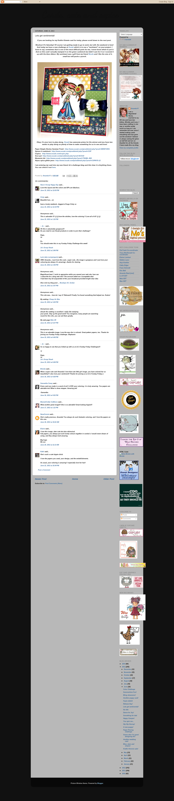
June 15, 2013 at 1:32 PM (49, 219)
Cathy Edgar (124, 265)
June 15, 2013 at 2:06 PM (49, 250)
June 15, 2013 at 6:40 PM (49, 337)
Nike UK (53, 320)
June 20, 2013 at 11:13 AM (49, 445)
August (126, 681)
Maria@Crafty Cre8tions (49, 402)
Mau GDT (123, 281)
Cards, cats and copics (79, 14)
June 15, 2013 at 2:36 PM (49, 265)
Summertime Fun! (129, 692)
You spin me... (128, 721)
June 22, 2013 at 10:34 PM (49, 465)
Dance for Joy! (128, 712)
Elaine (42, 429)
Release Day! (128, 704)
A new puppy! (128, 727)
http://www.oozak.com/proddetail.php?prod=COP (71, 151)
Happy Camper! (128, 718)
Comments (126, 519)
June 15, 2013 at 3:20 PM (49, 302)
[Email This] (68, 176)
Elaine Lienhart (125, 257)
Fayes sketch (128, 701)
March (126, 758)
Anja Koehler (124, 262)
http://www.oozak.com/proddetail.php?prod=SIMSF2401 (87, 149)
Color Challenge (129, 689)
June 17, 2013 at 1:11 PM (49, 407)
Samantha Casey (46, 383)
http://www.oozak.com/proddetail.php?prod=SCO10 (63, 156)
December (128, 669)
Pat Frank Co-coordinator (129, 250)
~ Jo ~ (42, 226)
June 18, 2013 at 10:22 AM (49, 422)
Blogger (100, 783)
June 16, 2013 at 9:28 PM (49, 377)
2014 (124, 664)
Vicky (42, 197)
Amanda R (134, 108)
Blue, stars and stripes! (128, 745)
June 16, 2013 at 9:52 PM (49, 395)
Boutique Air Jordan (67, 283)
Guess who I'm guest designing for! (131, 735)
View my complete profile (129, 148)
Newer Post (41, 479)
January (127, 764)
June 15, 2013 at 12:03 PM (49, 190)
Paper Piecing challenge (128, 731)
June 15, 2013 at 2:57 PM (49, 286)
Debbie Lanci (124, 260)
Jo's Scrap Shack (46, 248)
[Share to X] (72, 176)
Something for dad (130, 715)
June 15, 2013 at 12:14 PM (49, 207)
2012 (124, 768)
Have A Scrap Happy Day (49, 185)
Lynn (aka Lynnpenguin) (49, 257)
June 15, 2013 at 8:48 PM (49, 362)
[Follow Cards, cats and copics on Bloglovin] (130, 160)
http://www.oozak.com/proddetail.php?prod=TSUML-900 (69, 158)
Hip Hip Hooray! (129, 724)
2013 (124, 667)
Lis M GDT (123, 276)
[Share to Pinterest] (77, 176)
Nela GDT (123, 278)
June (126, 687)
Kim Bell (123, 271)
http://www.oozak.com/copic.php (55, 154)
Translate (127, 39)
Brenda (43, 369)
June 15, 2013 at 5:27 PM (49, 323)
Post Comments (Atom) (53, 483)
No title (125, 710)
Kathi (42, 451)
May (125, 752)
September (128, 678)
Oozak (71, 47)
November (128, 672)
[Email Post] (63, 176)
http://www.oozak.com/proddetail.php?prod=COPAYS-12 (78, 160)
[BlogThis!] (70, 176)
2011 (124, 770)
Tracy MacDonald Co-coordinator (127, 254)
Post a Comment (44, 470)
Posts (124, 515)
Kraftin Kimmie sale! (130, 749)
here (54, 167)
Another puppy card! (130, 698)
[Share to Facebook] (74, 176)
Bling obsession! (129, 695)
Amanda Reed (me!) (127, 273)
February (127, 761)
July (125, 684)
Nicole (91, 54)
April (126, 755)
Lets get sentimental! (130, 707)
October (127, 675)
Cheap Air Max (54, 299)
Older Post (108, 479)
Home (75, 479)
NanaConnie (44, 414)
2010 (124, 773)
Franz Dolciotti (125, 268)
